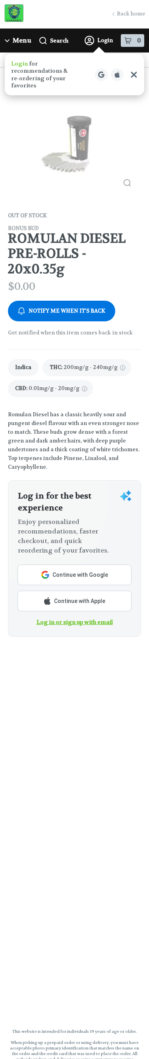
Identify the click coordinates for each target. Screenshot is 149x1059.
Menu (22, 40)
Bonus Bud (23, 228)
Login (105, 40)
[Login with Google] (101, 74)
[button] (74, 74)
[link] (23, 367)
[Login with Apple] (117, 74)
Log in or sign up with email (75, 622)
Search (59, 40)
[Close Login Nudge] (134, 75)
